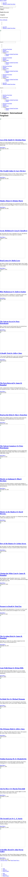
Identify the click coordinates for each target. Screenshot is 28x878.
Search (1, 6)
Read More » (3, 147)
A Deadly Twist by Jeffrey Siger (11, 353)
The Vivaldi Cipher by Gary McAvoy (13, 171)
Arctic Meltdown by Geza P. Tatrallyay (13, 231)
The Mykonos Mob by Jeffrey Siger (12, 729)
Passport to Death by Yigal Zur (11, 606)
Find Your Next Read (7, 49)
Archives (5, 870)
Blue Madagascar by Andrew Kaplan (13, 292)
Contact (7, 55)
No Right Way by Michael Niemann (12, 699)
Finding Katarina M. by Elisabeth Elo (13, 759)
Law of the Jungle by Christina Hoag (13, 140)
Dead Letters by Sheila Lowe (10, 260)
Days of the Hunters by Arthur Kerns (13, 543)
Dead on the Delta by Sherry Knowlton (13, 415)
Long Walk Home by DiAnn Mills (11, 668)
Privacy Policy (6, 871)
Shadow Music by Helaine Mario (11, 201)
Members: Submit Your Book (11, 54)
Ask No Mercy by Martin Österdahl (12, 789)
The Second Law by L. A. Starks (11, 818)
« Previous (2, 860)
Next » (18, 860)
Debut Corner (6, 51)
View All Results (3, 19)
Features (4, 50)
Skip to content (3, 0)
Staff (4, 868)
